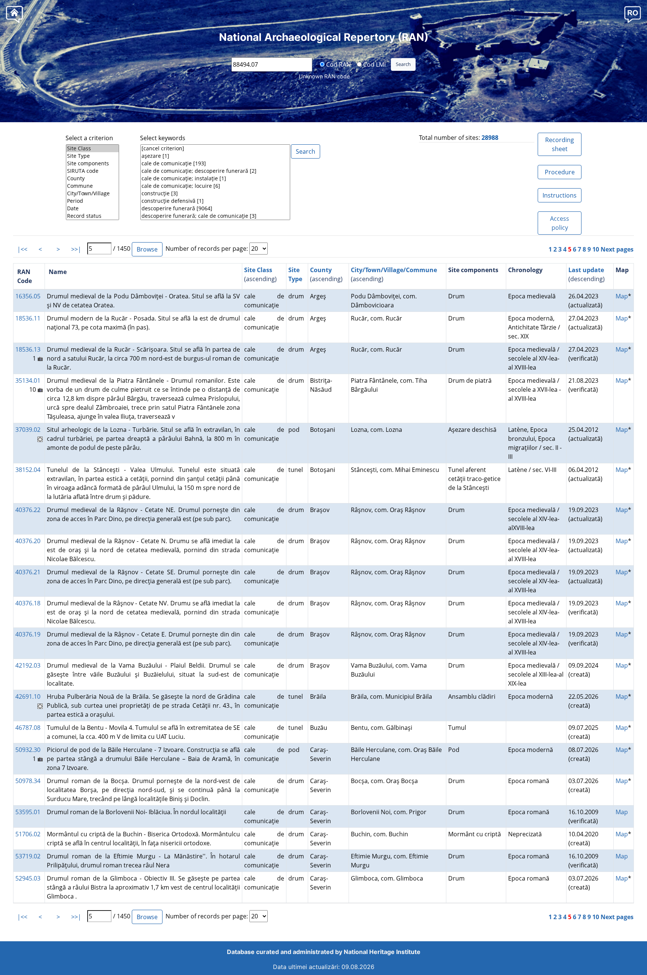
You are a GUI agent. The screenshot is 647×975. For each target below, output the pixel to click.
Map (622, 296)
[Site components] (92, 163)
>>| (76, 249)
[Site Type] (92, 156)
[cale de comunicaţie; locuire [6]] (215, 186)
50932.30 (27, 750)
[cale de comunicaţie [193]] (215, 163)
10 (595, 249)
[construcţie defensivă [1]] (215, 201)
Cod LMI (374, 64)
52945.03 (27, 878)
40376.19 (27, 634)
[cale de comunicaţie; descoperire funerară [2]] (215, 171)
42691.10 (27, 696)
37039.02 (27, 429)
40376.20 (27, 541)
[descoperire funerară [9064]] (215, 208)
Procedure (560, 172)
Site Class (258, 270)
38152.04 (27, 470)
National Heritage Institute (382, 952)
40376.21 (27, 572)
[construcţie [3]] (215, 193)
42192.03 (27, 665)
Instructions (560, 195)
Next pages (617, 249)
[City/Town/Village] (92, 193)
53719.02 (27, 856)
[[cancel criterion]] (215, 148)
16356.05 (27, 296)
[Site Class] (92, 148)
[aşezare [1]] (215, 156)
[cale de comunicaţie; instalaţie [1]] (215, 178)
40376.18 (27, 603)
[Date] (92, 208)
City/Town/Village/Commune (394, 270)
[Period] (92, 201)
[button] (632, 14)
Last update (586, 270)
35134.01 (27, 380)
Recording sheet (559, 144)
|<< (22, 249)
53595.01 (27, 812)
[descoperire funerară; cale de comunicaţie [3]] (215, 216)
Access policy (559, 223)
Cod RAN (338, 64)
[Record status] (92, 216)
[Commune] (92, 186)
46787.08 (27, 727)
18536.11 (27, 318)
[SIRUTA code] (92, 171)
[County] (92, 178)
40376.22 (27, 510)
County (321, 270)
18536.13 (27, 349)
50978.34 (27, 781)
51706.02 (27, 834)
